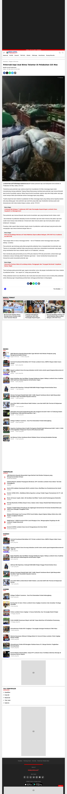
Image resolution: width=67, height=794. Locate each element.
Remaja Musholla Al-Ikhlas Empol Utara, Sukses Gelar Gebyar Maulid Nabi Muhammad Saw (34, 502)
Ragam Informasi (13, 61)
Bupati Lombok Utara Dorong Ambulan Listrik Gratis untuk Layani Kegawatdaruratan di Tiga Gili (36, 371)
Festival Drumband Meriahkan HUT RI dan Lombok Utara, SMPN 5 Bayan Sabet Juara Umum (35, 362)
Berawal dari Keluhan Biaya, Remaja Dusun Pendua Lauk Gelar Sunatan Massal (12, 316)
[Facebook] (4, 73)
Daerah (7, 695)
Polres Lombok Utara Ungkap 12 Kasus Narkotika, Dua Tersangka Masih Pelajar (34, 612)
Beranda (5, 61)
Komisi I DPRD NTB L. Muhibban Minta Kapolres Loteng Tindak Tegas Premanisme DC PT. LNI (35, 493)
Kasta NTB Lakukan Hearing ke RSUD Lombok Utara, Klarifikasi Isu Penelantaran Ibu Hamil (34, 488)
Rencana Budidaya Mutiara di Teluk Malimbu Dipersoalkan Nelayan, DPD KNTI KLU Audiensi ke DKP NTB (33, 235)
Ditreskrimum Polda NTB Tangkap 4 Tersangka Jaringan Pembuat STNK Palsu (33, 628)
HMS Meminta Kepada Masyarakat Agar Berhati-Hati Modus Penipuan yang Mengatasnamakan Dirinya (33, 354)
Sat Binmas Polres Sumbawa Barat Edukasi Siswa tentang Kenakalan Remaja (33, 437)
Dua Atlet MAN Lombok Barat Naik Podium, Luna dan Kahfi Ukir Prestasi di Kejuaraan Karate (36, 404)
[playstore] (38, 784)
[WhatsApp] (9, 73)
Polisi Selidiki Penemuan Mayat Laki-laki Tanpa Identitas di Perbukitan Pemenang (34, 620)
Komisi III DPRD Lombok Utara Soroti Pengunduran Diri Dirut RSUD (27, 527)
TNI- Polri (7, 700)
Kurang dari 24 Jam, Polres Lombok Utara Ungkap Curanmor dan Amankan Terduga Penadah (35, 603)
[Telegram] (12, 73)
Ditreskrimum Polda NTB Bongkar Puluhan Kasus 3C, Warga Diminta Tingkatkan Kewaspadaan (34, 645)
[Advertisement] (33, 333)
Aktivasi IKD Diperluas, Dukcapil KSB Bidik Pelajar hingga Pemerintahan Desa (33, 387)
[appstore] (28, 784)
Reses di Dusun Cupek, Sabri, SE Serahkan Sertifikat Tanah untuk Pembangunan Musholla (34, 498)
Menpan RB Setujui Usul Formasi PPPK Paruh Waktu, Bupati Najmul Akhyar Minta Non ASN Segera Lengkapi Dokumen (34, 514)
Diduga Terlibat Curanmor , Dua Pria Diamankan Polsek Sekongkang (30, 420)
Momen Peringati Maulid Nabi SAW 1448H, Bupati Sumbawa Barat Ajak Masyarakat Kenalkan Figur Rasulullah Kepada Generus (35, 395)
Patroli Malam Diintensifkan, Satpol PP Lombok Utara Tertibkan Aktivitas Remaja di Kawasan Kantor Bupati (35, 653)
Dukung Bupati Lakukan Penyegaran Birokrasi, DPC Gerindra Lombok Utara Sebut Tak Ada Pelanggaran (34, 482)
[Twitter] (7, 73)
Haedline (7, 692)
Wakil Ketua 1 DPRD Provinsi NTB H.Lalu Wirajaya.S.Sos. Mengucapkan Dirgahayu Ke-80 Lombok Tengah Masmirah (33, 521)
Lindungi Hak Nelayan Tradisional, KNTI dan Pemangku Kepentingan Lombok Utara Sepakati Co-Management (30, 210)
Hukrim (7, 703)
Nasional (7, 697)
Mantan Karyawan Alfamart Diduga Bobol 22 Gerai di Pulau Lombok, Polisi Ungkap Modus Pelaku (35, 636)
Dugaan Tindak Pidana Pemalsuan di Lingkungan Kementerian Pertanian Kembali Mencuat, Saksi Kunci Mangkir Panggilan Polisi (34, 508)
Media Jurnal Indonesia (9, 67)
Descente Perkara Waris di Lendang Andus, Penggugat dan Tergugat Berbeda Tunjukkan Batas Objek (32, 265)
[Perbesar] (33, 180)
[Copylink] (15, 73)
